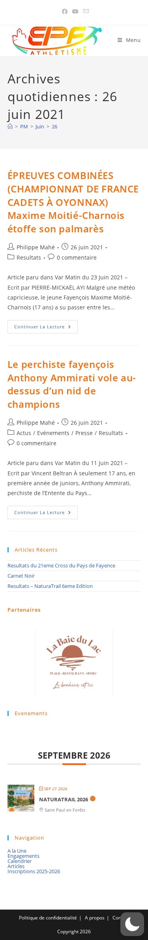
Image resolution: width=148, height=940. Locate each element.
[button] (132, 924)
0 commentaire (77, 257)
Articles (15, 866)
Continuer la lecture (46, 328)
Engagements (23, 855)
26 (54, 126)
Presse (84, 433)
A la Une (16, 850)
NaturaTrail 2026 (63, 799)
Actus (24, 433)
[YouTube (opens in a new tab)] (75, 11)
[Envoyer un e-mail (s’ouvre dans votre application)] (85, 11)
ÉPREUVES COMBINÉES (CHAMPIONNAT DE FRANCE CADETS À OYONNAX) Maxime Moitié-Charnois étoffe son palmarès (73, 202)
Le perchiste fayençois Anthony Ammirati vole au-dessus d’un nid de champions (71, 384)
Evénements (53, 433)
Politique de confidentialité (48, 917)
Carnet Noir (21, 575)
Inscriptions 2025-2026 (33, 871)
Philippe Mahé (36, 247)
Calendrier (19, 861)
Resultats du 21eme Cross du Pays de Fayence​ (61, 565)
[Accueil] (10, 126)
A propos (95, 917)
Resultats (29, 257)
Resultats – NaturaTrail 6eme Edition (50, 586)
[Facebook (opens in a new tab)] (65, 11)
